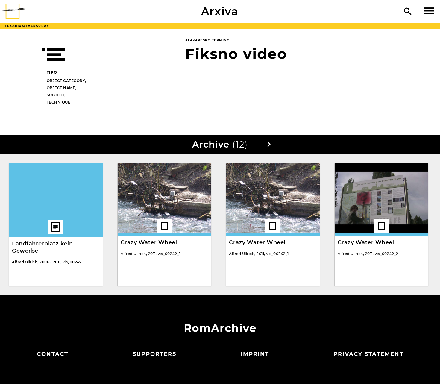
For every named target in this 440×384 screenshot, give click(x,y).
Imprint (255, 354)
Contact (52, 354)
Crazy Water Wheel (149, 242)
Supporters (154, 354)
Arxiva (220, 11)
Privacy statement (368, 354)
